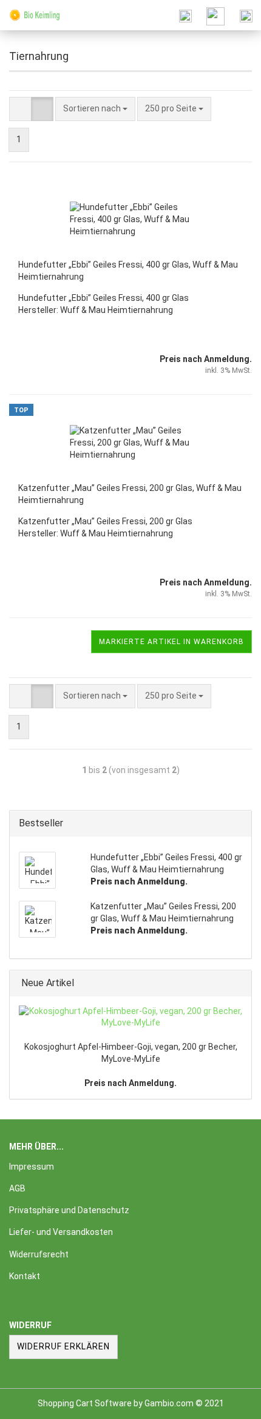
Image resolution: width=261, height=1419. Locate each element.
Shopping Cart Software (85, 1403)
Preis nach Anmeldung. (130, 1083)
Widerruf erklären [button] (63, 1346)
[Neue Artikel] (238, 983)
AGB (17, 1188)
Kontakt (24, 1276)
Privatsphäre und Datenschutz (69, 1210)
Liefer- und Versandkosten (61, 1232)
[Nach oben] (227, 1401)
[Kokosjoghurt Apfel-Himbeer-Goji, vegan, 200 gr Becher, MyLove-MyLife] (130, 1018)
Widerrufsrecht (39, 1254)
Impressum (31, 1166)
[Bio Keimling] (30, 15)
